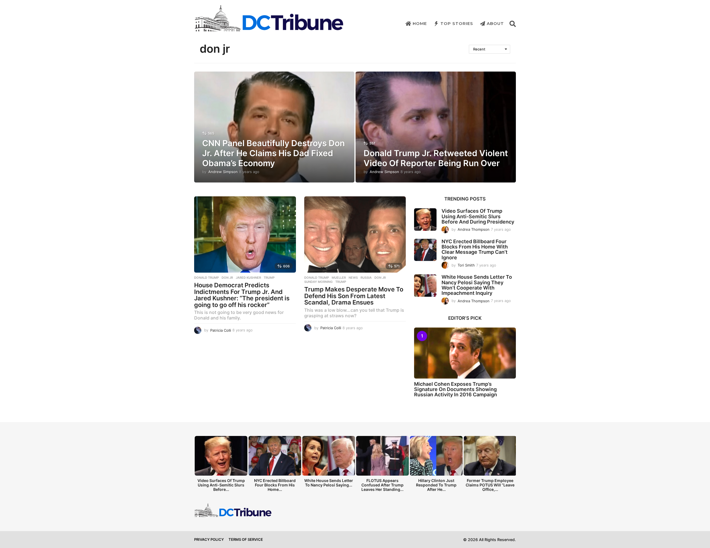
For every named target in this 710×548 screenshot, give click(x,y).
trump (269, 277)
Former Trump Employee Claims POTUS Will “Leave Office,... (490, 485)
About (495, 23)
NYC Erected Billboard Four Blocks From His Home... (275, 485)
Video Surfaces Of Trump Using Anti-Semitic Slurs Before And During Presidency (478, 216)
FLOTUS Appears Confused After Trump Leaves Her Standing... (382, 485)
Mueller (339, 277)
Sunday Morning (318, 281)
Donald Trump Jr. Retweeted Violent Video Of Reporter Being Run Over (436, 158)
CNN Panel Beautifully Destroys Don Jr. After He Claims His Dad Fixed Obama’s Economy (273, 153)
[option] (221, 465)
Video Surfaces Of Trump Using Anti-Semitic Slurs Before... (221, 485)
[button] (512, 23)
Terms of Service (246, 539)
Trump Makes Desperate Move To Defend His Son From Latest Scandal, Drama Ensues (353, 296)
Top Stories (456, 23)
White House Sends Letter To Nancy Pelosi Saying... (328, 482)
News (353, 277)
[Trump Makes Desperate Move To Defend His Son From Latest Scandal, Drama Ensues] (355, 234)
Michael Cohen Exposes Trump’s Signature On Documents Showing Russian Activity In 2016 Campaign (455, 389)
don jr (227, 277)
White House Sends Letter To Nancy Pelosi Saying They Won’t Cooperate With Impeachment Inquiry (477, 285)
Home (420, 23)
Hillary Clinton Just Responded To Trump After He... (436, 485)
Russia (366, 277)
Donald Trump (206, 277)
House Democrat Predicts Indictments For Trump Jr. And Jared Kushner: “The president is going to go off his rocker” (242, 294)
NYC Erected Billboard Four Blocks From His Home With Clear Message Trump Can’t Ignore (475, 249)
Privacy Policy (209, 539)
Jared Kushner (248, 277)
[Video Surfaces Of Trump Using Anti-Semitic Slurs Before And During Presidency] (425, 219)
